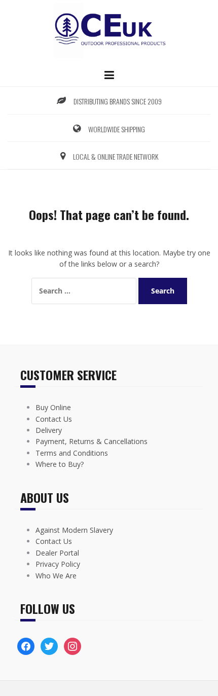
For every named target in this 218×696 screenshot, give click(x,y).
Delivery (48, 430)
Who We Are (56, 575)
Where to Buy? (59, 464)
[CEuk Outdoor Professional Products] (109, 29)
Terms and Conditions (71, 453)
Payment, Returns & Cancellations (91, 441)
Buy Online (53, 407)
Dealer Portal (57, 553)
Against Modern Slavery (74, 530)
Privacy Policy (57, 564)
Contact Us (53, 419)
